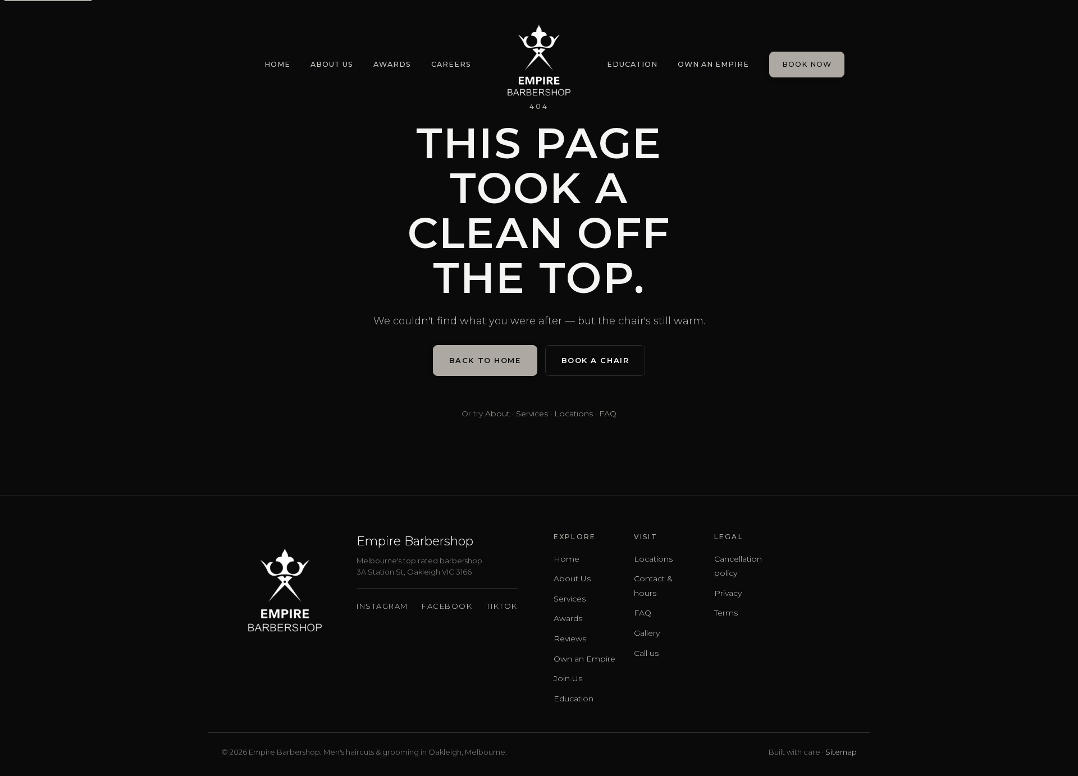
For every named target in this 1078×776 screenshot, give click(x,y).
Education (632, 64)
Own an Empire (713, 64)
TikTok (502, 605)
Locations (573, 413)
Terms (726, 613)
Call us (646, 653)
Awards (392, 64)
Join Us (568, 678)
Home (277, 64)
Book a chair (595, 360)
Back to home (485, 360)
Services (532, 413)
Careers (451, 64)
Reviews (570, 638)
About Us (331, 64)
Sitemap (841, 751)
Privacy (728, 593)
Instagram (382, 605)
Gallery (647, 633)
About (497, 413)
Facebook (447, 605)
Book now (807, 64)
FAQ (607, 413)
